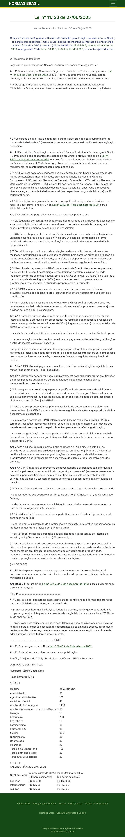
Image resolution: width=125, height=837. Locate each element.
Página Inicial (23, 803)
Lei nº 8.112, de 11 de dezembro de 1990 (75, 204)
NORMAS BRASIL (24, 3)
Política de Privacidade (96, 803)
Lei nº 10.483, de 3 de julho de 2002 (62, 49)
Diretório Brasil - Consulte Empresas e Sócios (62, 812)
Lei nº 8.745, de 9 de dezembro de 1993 (65, 583)
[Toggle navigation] (113, 3)
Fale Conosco (75, 803)
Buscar (62, 803)
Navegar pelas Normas (44, 803)
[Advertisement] (62, 113)
